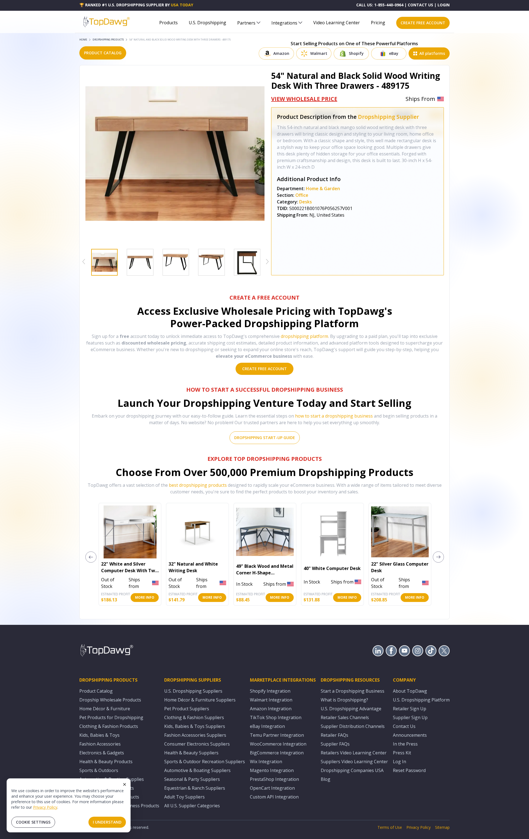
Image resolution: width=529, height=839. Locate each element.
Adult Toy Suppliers (184, 797)
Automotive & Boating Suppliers (197, 770)
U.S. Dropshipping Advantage (351, 709)
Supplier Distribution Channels (353, 726)
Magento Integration (272, 770)
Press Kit (402, 753)
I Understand (107, 822)
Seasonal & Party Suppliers (192, 779)
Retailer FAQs (334, 735)
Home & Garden (323, 188)
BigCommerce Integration (277, 753)
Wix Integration (266, 762)
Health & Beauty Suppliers (191, 753)
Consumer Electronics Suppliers (197, 744)
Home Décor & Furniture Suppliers (200, 700)
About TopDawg (410, 691)
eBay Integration (267, 726)
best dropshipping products (198, 485)
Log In (399, 762)
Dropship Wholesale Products (110, 700)
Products (168, 23)
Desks (305, 202)
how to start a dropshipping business (334, 416)
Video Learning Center (336, 23)
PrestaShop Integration (274, 779)
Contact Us (404, 726)
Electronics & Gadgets (101, 753)
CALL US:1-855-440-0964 (379, 4)
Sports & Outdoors (98, 770)
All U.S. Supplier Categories (192, 806)
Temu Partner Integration (277, 735)
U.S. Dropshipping (207, 23)
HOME (83, 39)
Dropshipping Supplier (388, 116)
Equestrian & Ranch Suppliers (194, 788)
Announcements (410, 735)
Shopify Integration (270, 691)
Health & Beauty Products (106, 762)
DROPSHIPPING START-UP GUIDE (264, 437)
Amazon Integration (271, 709)
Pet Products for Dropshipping (111, 717)
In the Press (405, 744)
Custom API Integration (274, 797)
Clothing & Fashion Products (108, 726)
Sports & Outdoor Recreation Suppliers (204, 762)
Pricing (378, 23)
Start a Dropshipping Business (352, 691)
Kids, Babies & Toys (99, 735)
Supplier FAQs (335, 744)
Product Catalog (96, 691)
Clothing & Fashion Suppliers (194, 717)
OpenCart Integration (272, 788)
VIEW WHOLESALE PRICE (304, 99)
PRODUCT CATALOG (103, 52)
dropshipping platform (304, 336)
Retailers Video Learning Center (354, 753)
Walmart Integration (271, 700)
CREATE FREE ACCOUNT (423, 22)
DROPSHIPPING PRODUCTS (108, 39)
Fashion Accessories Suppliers (195, 735)
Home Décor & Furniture (104, 709)
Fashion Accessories (100, 744)
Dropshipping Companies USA (352, 770)
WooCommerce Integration (278, 744)
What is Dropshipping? (344, 700)
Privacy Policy (45, 807)
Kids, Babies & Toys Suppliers (194, 726)
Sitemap (442, 827)
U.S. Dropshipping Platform (421, 700)
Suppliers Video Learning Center (354, 762)
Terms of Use (389, 827)
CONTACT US (420, 4)
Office (301, 195)
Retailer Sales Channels (345, 717)
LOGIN (444, 4)
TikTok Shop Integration (275, 717)
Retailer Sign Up (409, 709)
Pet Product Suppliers (186, 709)
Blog (325, 779)
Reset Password (409, 770)
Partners (246, 23)
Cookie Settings (33, 822)
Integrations (284, 23)
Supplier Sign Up (410, 717)
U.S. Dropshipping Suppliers (193, 691)
